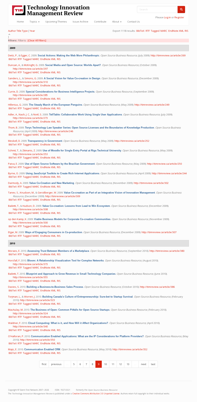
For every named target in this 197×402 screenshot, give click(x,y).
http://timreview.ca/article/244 (169, 173)
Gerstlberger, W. (47, 192)
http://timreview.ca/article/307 (159, 232)
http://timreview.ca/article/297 (30, 68)
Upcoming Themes (56, 21)
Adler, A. (13, 114)
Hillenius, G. (15, 104)
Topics (34, 21)
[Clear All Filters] (37, 40)
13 (128, 364)
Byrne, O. (13, 173)
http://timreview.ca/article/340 (30, 326)
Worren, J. (29, 296)
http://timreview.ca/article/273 (30, 118)
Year (32, 31)
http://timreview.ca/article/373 (30, 264)
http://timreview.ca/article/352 (130, 349)
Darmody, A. (15, 183)
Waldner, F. (14, 323)
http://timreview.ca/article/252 (131, 141)
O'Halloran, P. (16, 336)
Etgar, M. (13, 232)
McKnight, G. (31, 65)
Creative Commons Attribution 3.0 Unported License (95, 393)
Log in (167, 17)
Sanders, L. (14, 78)
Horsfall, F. (14, 260)
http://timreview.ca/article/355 (30, 277)
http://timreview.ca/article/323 (37, 300)
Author (12, 31)
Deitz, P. (12, 55)
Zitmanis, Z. (29, 150)
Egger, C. (26, 55)
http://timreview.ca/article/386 (157, 287)
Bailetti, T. (13, 206)
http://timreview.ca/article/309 (62, 196)
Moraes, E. (14, 251)
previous (56, 364)
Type (25, 31)
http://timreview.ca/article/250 (164, 163)
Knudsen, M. (27, 192)
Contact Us (133, 21)
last (153, 364)
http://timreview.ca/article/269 (168, 55)
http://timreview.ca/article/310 (30, 82)
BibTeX (140, 31)
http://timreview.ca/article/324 (30, 313)
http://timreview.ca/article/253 (30, 154)
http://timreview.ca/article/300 (30, 222)
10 (105, 364)
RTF (148, 31)
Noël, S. (37, 114)
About (116, 21)
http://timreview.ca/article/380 (166, 251)
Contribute (100, 21)
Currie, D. (13, 91)
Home (20, 21)
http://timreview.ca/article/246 (55, 131)
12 (120, 364)
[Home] (52, 10)
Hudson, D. (29, 206)
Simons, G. (30, 78)
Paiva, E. (13, 163)
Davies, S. (13, 287)
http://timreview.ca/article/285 (30, 95)
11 (113, 364)
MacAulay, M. (15, 309)
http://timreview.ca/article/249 (151, 104)
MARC (163, 31)
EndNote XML (176, 31)
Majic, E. (12, 349)
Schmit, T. (13, 150)
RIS (186, 31)
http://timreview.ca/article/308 (30, 209)
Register (179, 17)
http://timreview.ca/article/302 (151, 183)
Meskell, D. (14, 141)
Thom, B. (13, 127)
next (143, 364)
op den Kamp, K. (17, 219)
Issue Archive (80, 21)
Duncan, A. (14, 65)
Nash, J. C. (24, 114)
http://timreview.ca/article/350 (37, 339)
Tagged (155, 31)
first (44, 364)
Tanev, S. (13, 192)
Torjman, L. (14, 296)
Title (19, 31)
